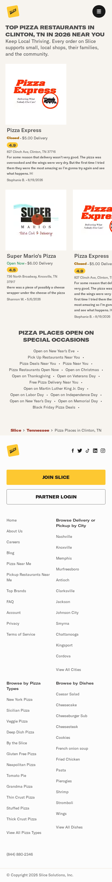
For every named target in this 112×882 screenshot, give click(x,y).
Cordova (63, 656)
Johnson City (67, 612)
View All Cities (68, 669)
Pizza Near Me (19, 563)
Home (12, 520)
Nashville (64, 536)
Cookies (63, 737)
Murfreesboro (67, 569)
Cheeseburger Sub (71, 715)
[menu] (98, 11)
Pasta (61, 770)
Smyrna (62, 623)
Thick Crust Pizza (22, 819)
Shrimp (62, 791)
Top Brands (16, 590)
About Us (15, 531)
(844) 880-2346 (20, 854)
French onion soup (72, 748)
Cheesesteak (67, 726)
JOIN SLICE (56, 477)
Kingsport (64, 645)
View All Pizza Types (24, 832)
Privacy (13, 623)
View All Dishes (69, 827)
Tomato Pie (16, 775)
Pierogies (64, 781)
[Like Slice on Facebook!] (72, 451)
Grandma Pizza (20, 786)
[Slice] (13, 12)
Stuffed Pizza (18, 808)
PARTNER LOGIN (56, 497)
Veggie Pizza (17, 721)
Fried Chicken (68, 759)
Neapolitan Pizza (21, 764)
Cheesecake (66, 704)
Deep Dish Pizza (20, 732)
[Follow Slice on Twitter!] (79, 451)
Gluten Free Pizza (21, 753)
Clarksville (65, 590)
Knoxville (64, 547)
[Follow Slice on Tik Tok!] (87, 451)
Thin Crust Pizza (21, 797)
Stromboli (64, 802)
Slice (16, 430)
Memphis (64, 558)
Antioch (62, 579)
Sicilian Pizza (18, 710)
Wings (61, 813)
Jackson (63, 601)
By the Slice (17, 742)
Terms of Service (21, 634)
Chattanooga (67, 634)
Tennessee (38, 430)
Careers (13, 541)
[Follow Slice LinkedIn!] (95, 451)
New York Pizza (20, 699)
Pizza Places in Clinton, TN (78, 430)
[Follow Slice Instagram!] (103, 451)
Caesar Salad (67, 694)
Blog (10, 552)
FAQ (10, 601)
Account (14, 612)
